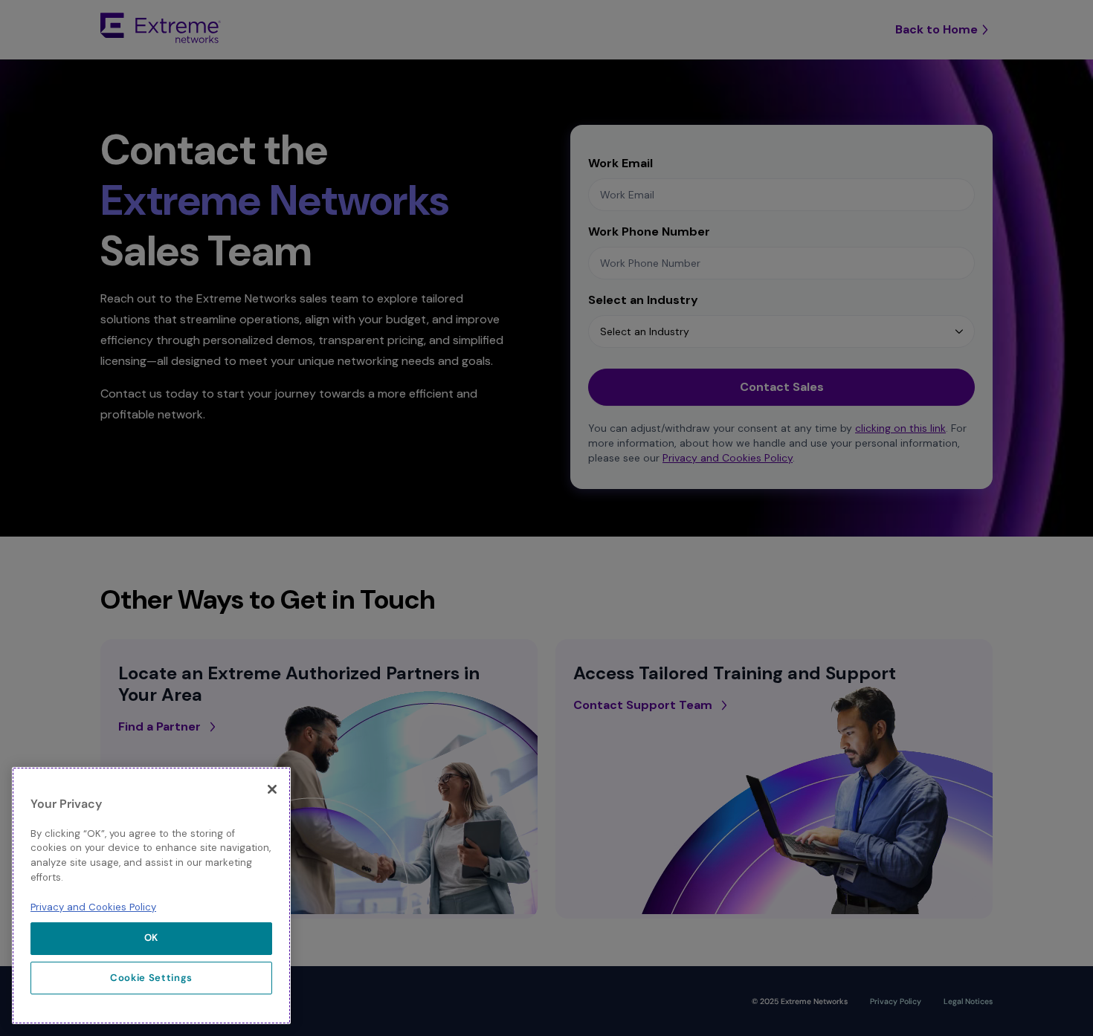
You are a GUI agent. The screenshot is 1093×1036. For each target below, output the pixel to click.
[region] (151, 895)
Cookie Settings (151, 977)
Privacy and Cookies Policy (93, 906)
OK (151, 937)
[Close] (272, 789)
